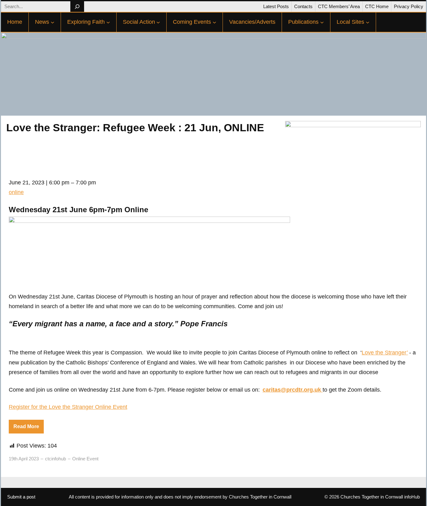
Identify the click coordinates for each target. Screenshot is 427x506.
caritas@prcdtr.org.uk (292, 390)
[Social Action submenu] (158, 22)
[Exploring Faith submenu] (108, 22)
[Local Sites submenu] (367, 22)
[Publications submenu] (322, 22)
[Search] (77, 6)
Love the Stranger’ (385, 352)
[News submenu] (52, 22)
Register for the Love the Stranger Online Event (68, 407)
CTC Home (377, 6)
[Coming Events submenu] (214, 22)
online (16, 192)
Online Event (85, 458)
